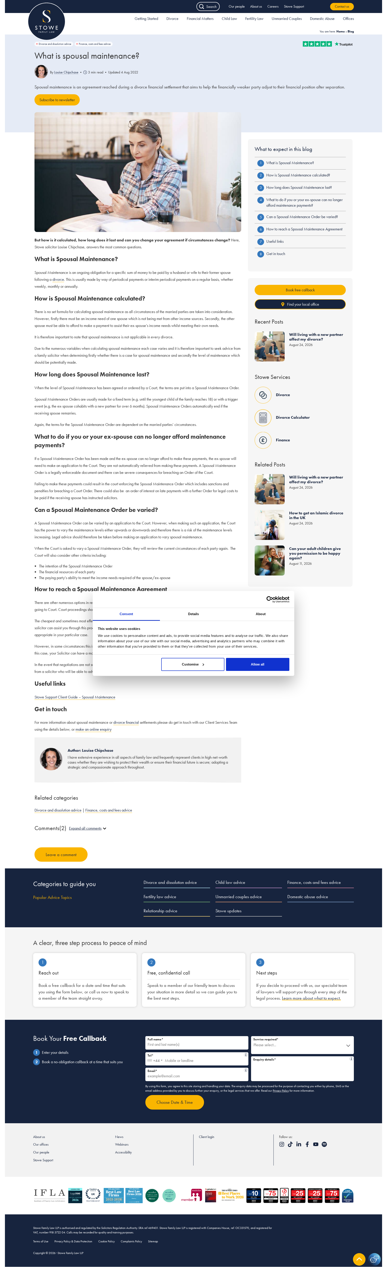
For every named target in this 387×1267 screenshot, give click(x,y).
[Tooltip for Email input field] (246, 1070)
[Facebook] (308, 1145)
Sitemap (153, 1241)
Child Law (229, 18)
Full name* (155, 1039)
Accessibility (123, 1152)
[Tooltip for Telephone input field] (246, 1055)
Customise (190, 664)
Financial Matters (200, 18)
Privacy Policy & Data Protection (73, 1241)
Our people (237, 6)
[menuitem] (146, 19)
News (119, 1136)
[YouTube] (316, 1145)
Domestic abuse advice (307, 897)
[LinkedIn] (299, 1145)
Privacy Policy (281, 1091)
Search (211, 6)
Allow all (257, 664)
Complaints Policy (131, 1241)
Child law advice (230, 882)
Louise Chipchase (66, 72)
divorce (58, 279)
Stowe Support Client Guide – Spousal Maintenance (74, 697)
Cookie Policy (106, 1241)
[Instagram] (282, 1145)
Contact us (342, 6)
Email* (195, 1070)
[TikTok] (291, 1145)
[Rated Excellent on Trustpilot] (328, 44)
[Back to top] (359, 1259)
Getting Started (146, 18)
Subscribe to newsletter (57, 99)
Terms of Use (40, 1241)
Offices (348, 18)
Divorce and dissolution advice (55, 44)
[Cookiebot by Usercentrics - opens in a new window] (269, 599)
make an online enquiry (93, 729)
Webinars (122, 1144)
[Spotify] (324, 1145)
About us (256, 6)
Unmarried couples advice (238, 897)
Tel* (195, 1054)
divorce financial (126, 722)
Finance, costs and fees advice (95, 44)
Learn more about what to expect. (311, 998)
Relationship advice (160, 911)
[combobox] (155, 1058)
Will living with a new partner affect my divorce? (316, 337)
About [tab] (261, 614)
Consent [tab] (126, 614)
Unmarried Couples (287, 18)
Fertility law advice (160, 897)
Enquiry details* (301, 1058)
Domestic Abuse (322, 18)
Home (340, 31)
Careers (273, 6)
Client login (206, 1136)
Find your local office (303, 304)
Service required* (265, 1039)
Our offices (41, 1144)
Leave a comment (61, 854)
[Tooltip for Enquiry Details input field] (351, 1059)
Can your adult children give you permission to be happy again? (315, 553)
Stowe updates (228, 911)
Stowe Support (294, 6)
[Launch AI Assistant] (374, 1259)
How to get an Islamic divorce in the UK (316, 515)
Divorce (172, 18)
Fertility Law (254, 18)
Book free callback (300, 289)
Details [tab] (193, 614)
